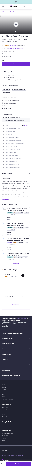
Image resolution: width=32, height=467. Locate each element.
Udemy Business (21, 318)
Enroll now (16, 64)
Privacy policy (5, 435)
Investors (4, 396)
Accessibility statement (7, 433)
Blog (3, 394)
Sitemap (4, 438)
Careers (4, 389)
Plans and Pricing (6, 412)
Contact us (4, 392)
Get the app (5, 407)
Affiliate (4, 414)
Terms (3, 440)
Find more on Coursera (7, 399)
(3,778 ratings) (13, 45)
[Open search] (24, 6)
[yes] (10, 296)
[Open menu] (3, 6)
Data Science (5, 12)
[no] (12, 296)
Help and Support (6, 417)
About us (4, 387)
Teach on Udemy (6, 409)
